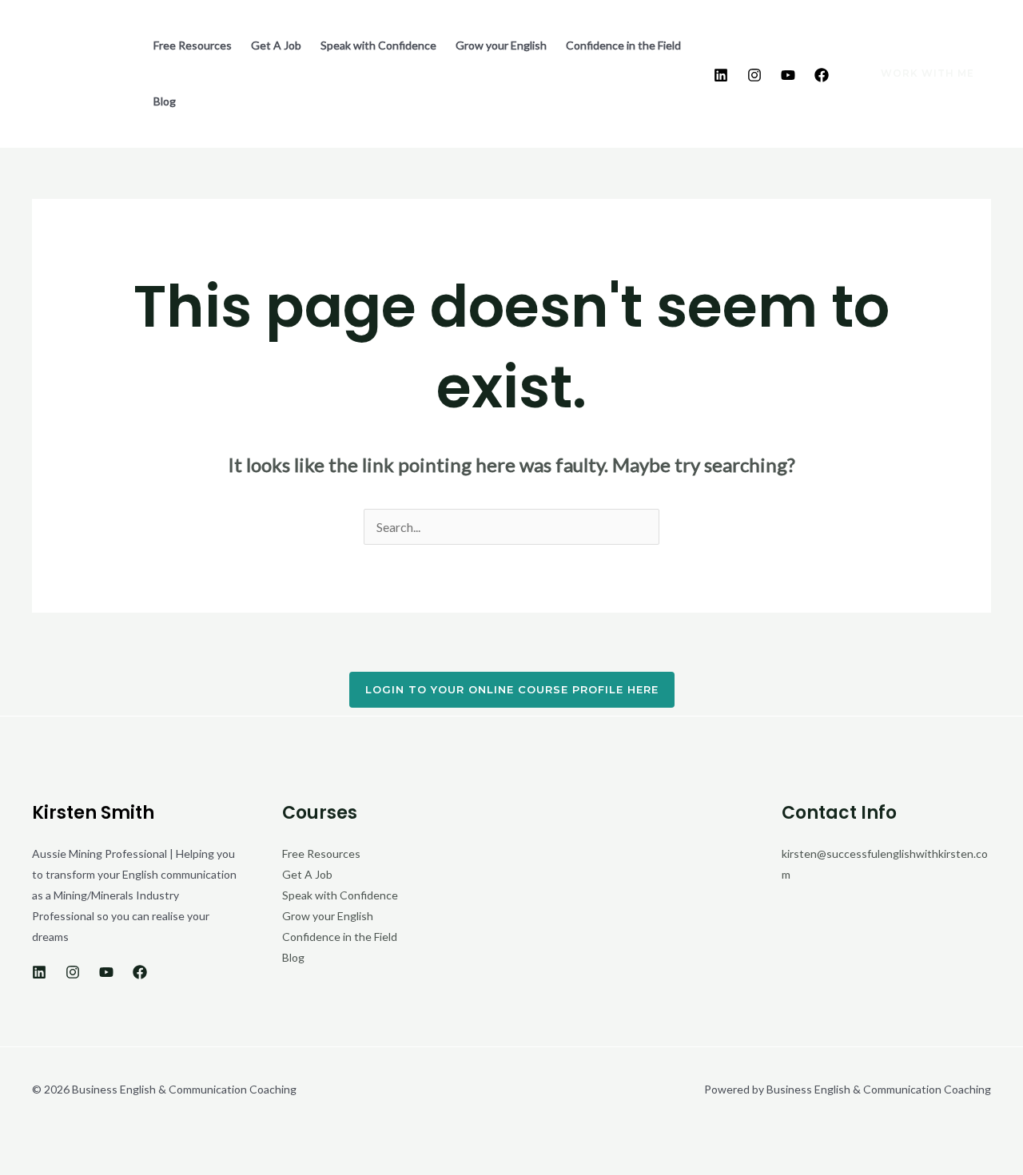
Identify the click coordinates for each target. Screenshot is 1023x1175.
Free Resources (192, 45)
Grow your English (501, 45)
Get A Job (276, 45)
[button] (918, 73)
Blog (164, 101)
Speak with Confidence (378, 45)
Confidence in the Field (623, 45)
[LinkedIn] (721, 75)
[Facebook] (821, 75)
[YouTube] (788, 75)
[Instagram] (754, 75)
